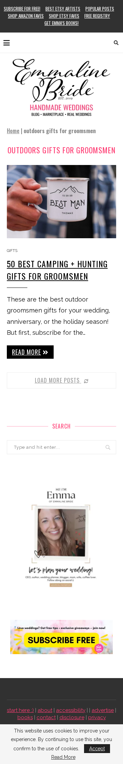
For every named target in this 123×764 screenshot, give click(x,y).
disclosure (71, 717)
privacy (97, 717)
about (45, 710)
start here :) (20, 710)
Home (13, 131)
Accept (97, 748)
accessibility (70, 710)
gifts (12, 251)
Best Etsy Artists (62, 8)
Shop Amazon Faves (26, 15)
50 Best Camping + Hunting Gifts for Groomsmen (57, 269)
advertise (103, 710)
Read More (63, 757)
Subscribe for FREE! (22, 8)
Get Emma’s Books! (61, 23)
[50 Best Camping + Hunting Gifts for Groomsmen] (61, 201)
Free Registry (97, 15)
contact (46, 717)
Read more (26, 351)
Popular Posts (99, 8)
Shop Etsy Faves (64, 15)
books (25, 717)
